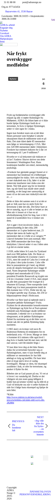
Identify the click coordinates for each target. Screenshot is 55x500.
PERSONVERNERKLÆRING (35, 494)
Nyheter (13, 79)
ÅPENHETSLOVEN (40, 491)
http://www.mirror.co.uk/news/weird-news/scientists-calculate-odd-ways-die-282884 (26, 400)
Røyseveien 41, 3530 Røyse (19, 11)
